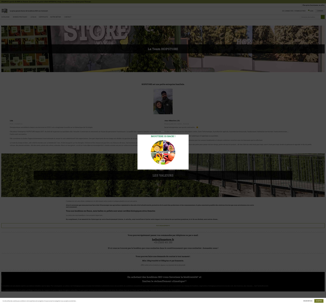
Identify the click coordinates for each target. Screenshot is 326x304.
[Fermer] (188, 132)
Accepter (319, 301)
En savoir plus (308, 301)
